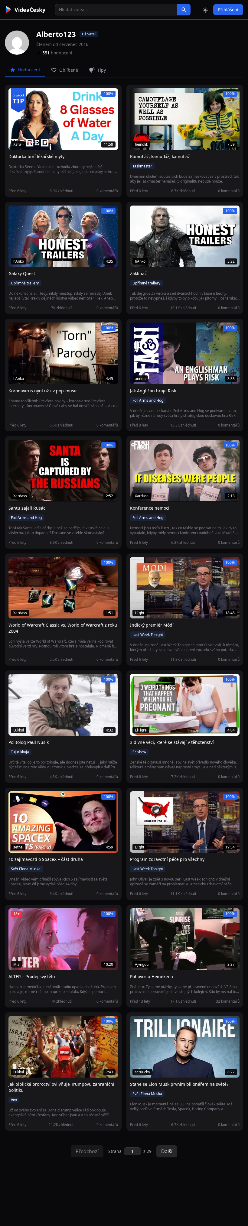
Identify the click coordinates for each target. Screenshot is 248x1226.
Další (166, 1151)
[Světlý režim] (205, 10)
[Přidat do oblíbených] (16, 96)
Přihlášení (228, 9)
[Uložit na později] (26, 96)
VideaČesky (30, 9)
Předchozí (87, 1151)
